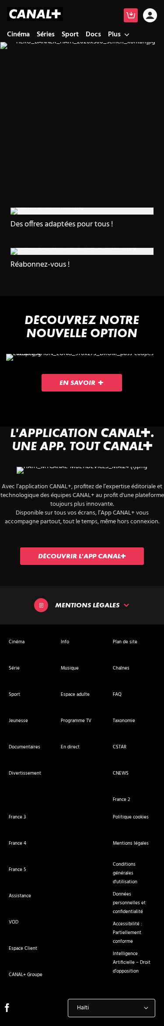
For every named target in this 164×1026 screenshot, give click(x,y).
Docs (93, 34)
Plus (114, 35)
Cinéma (18, 34)
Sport (70, 34)
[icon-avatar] (150, 16)
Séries (46, 34)
